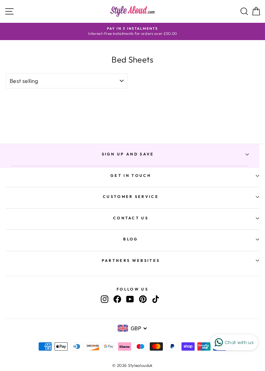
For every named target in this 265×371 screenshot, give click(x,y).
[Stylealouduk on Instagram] (104, 299)
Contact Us (130, 218)
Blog (130, 239)
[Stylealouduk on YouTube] (130, 299)
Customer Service (131, 196)
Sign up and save (128, 154)
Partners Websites (131, 260)
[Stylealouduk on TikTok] (155, 299)
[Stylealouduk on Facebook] (117, 299)
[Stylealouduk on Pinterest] (143, 299)
